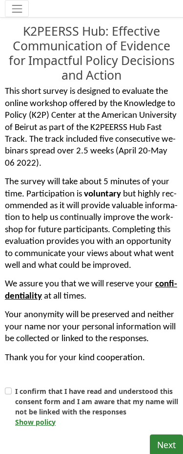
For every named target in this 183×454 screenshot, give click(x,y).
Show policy (35, 422)
